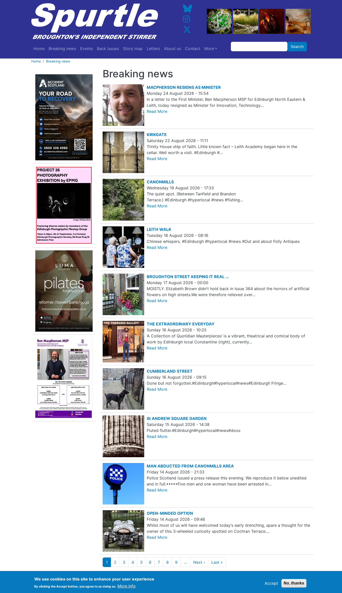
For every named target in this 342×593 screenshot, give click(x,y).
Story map (133, 48)
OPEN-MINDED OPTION (170, 513)
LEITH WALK (159, 229)
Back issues (108, 48)
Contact (192, 48)
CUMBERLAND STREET (170, 371)
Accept (271, 583)
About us (172, 48)
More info (126, 585)
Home (39, 48)
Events (86, 48)
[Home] (98, 21)
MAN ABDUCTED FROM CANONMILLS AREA (190, 465)
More (209, 48)
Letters (153, 48)
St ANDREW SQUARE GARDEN (177, 418)
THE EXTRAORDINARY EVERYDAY (181, 323)
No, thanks (294, 583)
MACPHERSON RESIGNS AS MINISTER (184, 87)
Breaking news (62, 48)
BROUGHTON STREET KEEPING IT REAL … (188, 276)
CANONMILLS (160, 181)
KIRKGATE (157, 134)
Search (297, 46)
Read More (157, 111)
